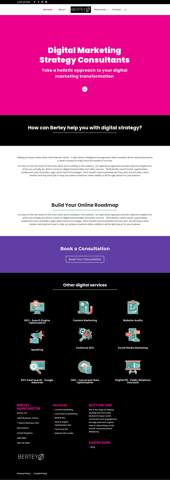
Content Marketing (85, 320)
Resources (100, 10)
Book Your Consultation (85, 259)
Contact (116, 10)
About (61, 10)
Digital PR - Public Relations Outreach (132, 381)
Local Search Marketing (66, 413)
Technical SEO (85, 347)
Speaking (37, 349)
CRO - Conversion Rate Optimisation (85, 381)
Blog (93, 447)
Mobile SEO (60, 417)
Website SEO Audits (64, 433)
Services (47, 10)
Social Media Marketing (133, 347)
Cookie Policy (40, 473)
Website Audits (133, 320)
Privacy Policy (23, 473)
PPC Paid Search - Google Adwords (37, 381)
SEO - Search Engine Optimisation (37, 321)
